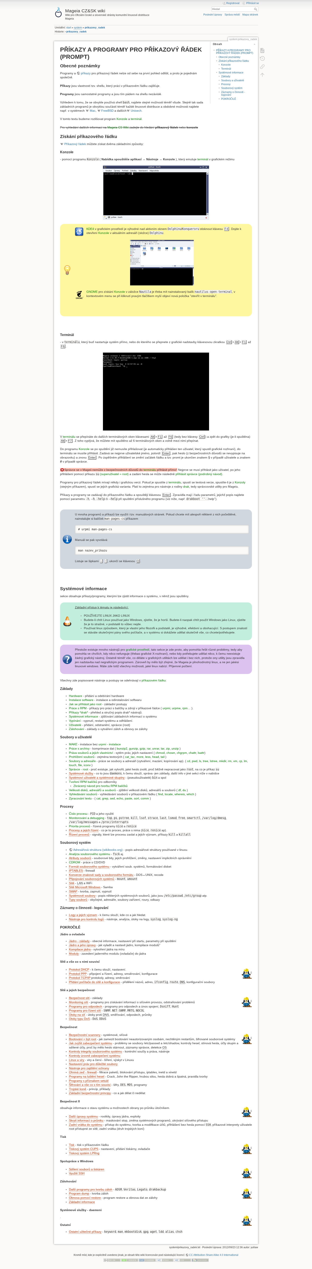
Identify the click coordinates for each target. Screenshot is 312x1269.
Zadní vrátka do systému (85, 1124)
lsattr (201, 752)
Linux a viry (76, 1060)
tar (162, 748)
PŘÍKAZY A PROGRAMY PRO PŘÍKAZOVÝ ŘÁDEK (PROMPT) (234, 52)
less (147, 756)
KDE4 (90, 229)
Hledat (256, 9)
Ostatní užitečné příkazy (85, 1231)
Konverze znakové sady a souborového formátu (101, 874)
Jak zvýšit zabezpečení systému (90, 1043)
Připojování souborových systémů (91, 879)
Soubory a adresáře (82, 761)
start (68, 27)
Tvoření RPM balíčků (83, 782)
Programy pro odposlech (85, 1006)
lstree (213, 761)
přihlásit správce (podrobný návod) (199, 474)
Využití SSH (76, 1173)
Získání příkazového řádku (234, 60)
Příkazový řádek (75, 144)
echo (120, 798)
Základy (225, 76)
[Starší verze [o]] (262, 58)
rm (230, 761)
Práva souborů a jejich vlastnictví (91, 752)
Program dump (79, 1193)
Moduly (74, 953)
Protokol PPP (78, 973)
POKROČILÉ (228, 98)
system (78, 27)
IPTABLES (76, 870)
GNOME (92, 291)
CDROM (74, 862)
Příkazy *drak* (78, 712)
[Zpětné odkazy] (262, 66)
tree (205, 761)
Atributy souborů (80, 858)
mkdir (222, 761)
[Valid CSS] (182, 1260)
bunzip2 (122, 748)
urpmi (166, 708)
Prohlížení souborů (81, 756)
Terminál (226, 68)
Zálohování (76, 729)
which (190, 794)
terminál (136, 119)
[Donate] (129, 1260)
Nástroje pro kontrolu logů (86, 919)
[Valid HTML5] (164, 1260)
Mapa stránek (250, 14)
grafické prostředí (137, 649)
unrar (155, 748)
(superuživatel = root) (114, 474)
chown (170, 752)
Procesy (225, 84)
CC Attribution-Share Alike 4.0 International (213, 1255)
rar (148, 748)
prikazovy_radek (95, 27)
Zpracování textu (80, 798)
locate (169, 794)
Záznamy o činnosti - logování (233, 93)
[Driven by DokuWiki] (200, 1260)
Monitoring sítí (78, 1002)
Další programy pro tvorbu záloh (90, 1189)
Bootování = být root (82, 1039)
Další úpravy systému (83, 1116)
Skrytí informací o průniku (86, 1120)
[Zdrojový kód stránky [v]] (262, 50)
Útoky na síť (77, 1014)
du (184, 790)
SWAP (73, 891)
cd (188, 761)
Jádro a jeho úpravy (82, 945)
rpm (185, 708)
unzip (175, 748)
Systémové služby (81, 773)
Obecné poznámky (229, 57)
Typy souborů (78, 899)
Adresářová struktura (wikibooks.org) (98, 849)
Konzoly (240, 482)
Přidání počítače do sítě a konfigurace (94, 982)
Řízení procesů (79, 834)
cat (98, 798)
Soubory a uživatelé (232, 80)
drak (186, 486)
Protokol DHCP (79, 969)
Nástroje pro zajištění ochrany (89, 1068)
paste (128, 798)
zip (168, 748)
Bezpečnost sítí (79, 998)
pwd (194, 761)
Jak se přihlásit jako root (85, 704)
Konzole (226, 64)
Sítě (71, 883)
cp (240, 761)
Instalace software (81, 700)
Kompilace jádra (80, 949)
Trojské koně (77, 1089)
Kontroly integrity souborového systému (95, 1051)
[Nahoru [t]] (262, 74)
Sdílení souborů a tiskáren (86, 1169)
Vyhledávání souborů (83, 794)
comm (145, 798)
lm (245, 761)
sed (112, 798)
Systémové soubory (82, 895)
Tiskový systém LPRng (84, 1153)
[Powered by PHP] (147, 1260)
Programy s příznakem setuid (88, 1080)
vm (235, 761)
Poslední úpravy (212, 14)
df (179, 790)
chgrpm (182, 752)
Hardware (75, 696)
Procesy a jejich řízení (83, 830)
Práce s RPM (78, 708)
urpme (176, 708)
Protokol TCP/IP (79, 977)
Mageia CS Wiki (118, 127)
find (160, 794)
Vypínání (75, 720)
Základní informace (82, 1202)
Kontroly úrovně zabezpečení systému (94, 1055)
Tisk (71, 1145)
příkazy (86, 73)
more (139, 756)
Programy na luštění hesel (86, 1076)
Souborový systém (231, 88)
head (155, 756)
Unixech (136, 110)
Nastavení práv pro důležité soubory (93, 1064)
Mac (93, 110)
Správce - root (78, 769)
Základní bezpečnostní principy (90, 1093)
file (80, 765)
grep (105, 798)
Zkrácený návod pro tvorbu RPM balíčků (100, 786)
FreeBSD (107, 110)
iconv (87, 765)
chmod (160, 752)
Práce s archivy (79, 748)
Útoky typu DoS (79, 1018)
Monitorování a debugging (86, 818)
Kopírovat (238, 528)
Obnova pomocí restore (85, 1197)
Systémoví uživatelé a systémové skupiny (97, 777)
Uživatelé (75, 725)
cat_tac (130, 756)
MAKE (73, 744)
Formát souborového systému (89, 866)
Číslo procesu (78, 813)
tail (162, 756)
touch (72, 765)
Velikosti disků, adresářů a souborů (92, 790)
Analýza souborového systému (89, 854)
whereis (179, 794)
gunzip (133, 748)
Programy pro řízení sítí (85, 1010)
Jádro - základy (79, 941)
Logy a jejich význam (83, 915)
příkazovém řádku (154, 680)
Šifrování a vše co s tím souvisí (90, 1084)
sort (136, 798)
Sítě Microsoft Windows (84, 887)
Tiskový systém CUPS (83, 1149)
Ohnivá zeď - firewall (83, 1072)
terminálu (69, 436)
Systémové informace (231, 72)
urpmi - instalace (109, 744)
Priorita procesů (79, 826)
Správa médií (232, 14)
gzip (142, 748)
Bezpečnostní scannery (84, 1035)
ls (200, 761)
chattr (192, 752)
